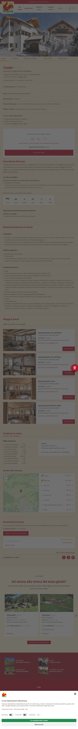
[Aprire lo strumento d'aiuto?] (74, 367)
